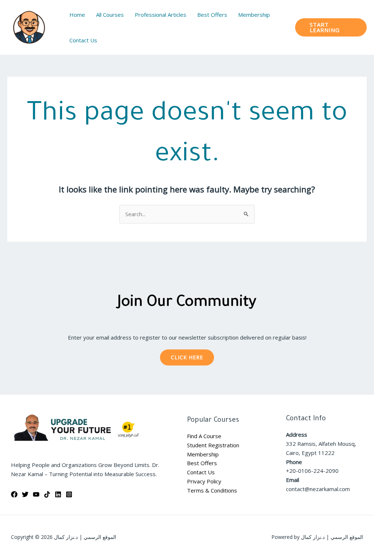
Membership (203, 454)
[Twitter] (25, 494)
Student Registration (213, 445)
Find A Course (204, 436)
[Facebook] (14, 494)
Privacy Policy (204, 481)
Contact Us (201, 472)
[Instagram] (69, 494)
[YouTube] (36, 494)
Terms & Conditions (212, 490)
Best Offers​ (202, 463)
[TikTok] (47, 494)
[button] (331, 27)
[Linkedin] (58, 494)
